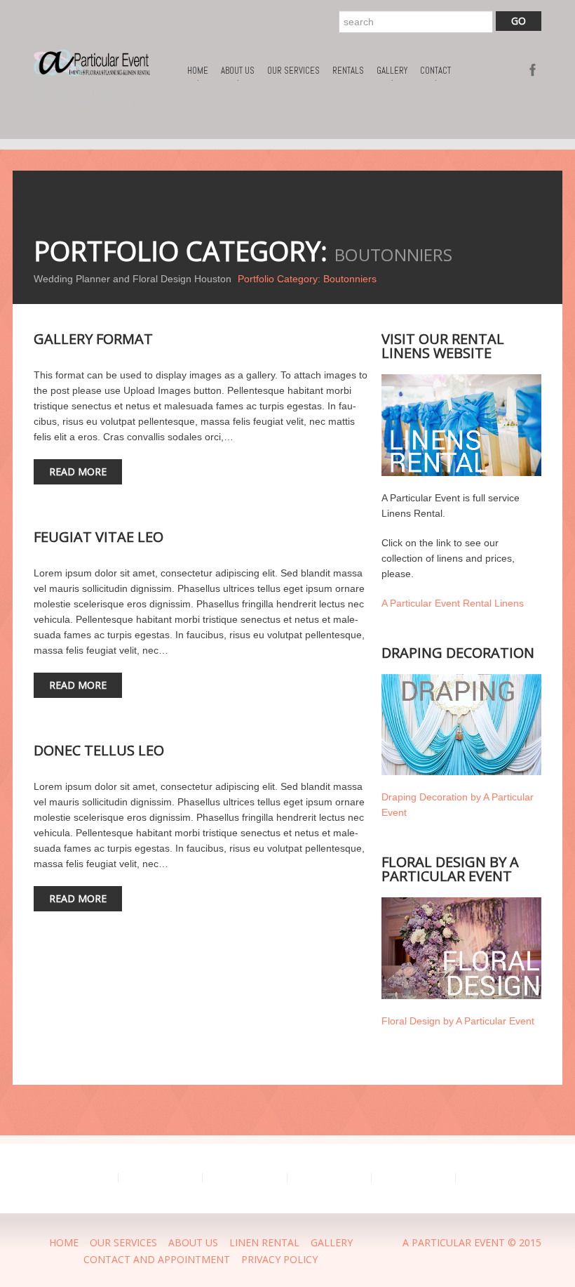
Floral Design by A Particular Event (457, 1021)
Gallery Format (93, 338)
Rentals (348, 71)
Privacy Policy (279, 1259)
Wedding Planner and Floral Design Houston (132, 278)
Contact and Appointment (156, 1259)
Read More (78, 471)
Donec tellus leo (99, 750)
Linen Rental (264, 1242)
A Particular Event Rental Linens (452, 603)
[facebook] (533, 68)
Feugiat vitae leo (98, 536)
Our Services (293, 71)
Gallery (392, 74)
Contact (435, 74)
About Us (238, 74)
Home (197, 74)
